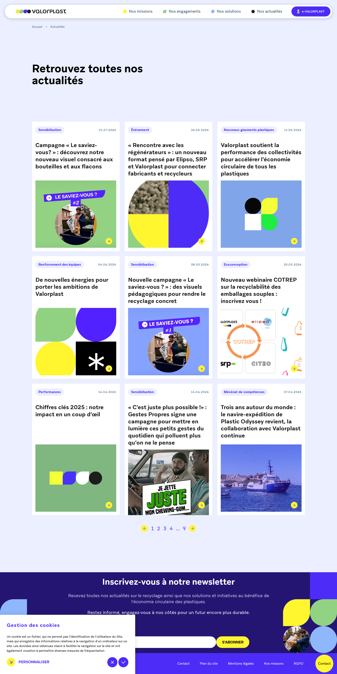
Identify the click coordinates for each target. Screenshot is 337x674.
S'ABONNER (233, 642)
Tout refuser (112, 662)
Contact (183, 663)
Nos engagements (184, 11)
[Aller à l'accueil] (35, 11)
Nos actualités (269, 11)
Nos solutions (229, 11)
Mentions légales (241, 663)
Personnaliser (34, 662)
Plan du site (209, 663)
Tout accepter (123, 662)
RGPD (298, 663)
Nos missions (140, 11)
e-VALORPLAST (313, 11)
